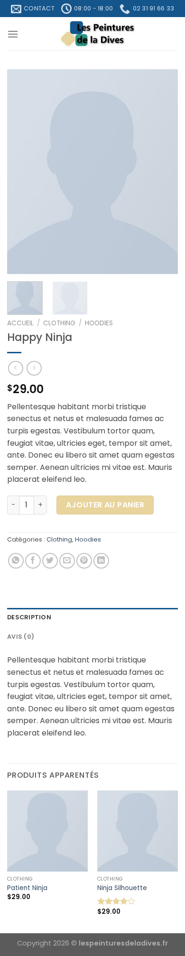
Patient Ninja (27, 888)
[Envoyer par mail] (67, 561)
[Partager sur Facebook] (33, 561)
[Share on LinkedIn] (101, 561)
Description (29, 617)
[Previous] (22, 171)
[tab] (92, 617)
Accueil (20, 323)
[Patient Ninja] (47, 831)
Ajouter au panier (105, 504)
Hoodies (99, 323)
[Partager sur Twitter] (50, 561)
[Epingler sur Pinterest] (84, 561)
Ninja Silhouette (122, 888)
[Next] (162, 171)
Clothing (59, 323)
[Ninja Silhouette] (137, 831)
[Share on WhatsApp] (16, 561)
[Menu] (12, 34)
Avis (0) (20, 637)
